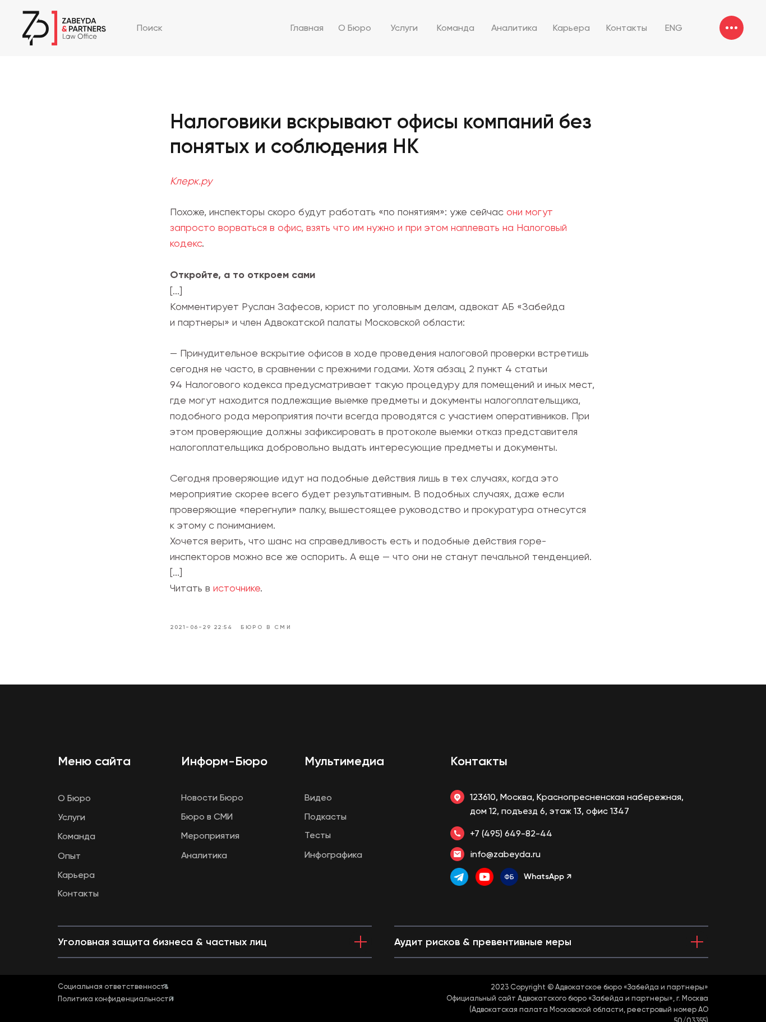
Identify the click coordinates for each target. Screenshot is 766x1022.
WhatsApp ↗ (547, 876)
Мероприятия (210, 835)
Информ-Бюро (224, 761)
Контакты (478, 761)
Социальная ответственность (113, 986)
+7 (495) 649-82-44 (511, 833)
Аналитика (204, 855)
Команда (76, 836)
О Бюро (74, 798)
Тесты (317, 835)
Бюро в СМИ (207, 816)
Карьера (76, 875)
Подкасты (325, 816)
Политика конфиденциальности (115, 999)
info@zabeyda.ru (505, 854)
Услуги (71, 817)
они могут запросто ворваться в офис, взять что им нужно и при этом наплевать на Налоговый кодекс (368, 227)
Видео (318, 797)
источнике (236, 588)
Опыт (69, 855)
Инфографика (333, 854)
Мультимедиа (344, 761)
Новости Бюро (212, 797)
